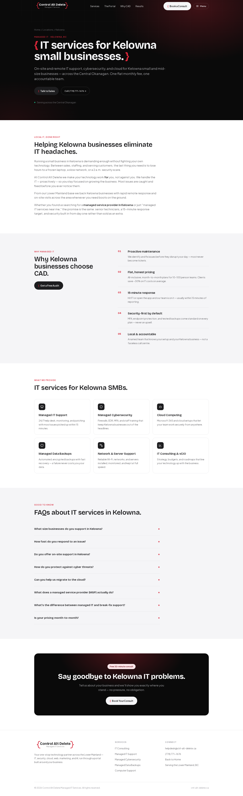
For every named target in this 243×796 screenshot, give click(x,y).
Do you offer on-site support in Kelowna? (97, 554)
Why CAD (125, 6)
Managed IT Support (126, 753)
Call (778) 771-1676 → (75, 91)
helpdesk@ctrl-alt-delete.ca (180, 748)
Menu (203, 6)
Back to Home (173, 759)
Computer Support (125, 770)
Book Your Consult (121, 700)
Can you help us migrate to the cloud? (97, 580)
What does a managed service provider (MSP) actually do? (97, 592)
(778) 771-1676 (173, 753)
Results (139, 6)
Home (37, 29)
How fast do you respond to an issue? (97, 542)
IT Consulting (122, 748)
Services (94, 6)
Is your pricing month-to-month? (97, 618)
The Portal (109, 6)
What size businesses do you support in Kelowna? (97, 529)
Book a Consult (177, 6)
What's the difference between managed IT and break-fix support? (97, 605)
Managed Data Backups (128, 764)
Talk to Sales (46, 90)
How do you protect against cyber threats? (97, 567)
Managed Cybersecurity (128, 759)
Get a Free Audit (48, 285)
